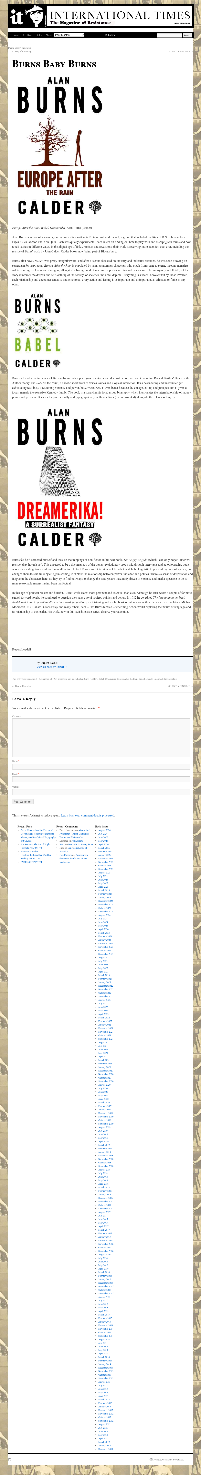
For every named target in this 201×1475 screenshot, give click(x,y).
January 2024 (104, 939)
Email (15, 773)
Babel (101, 678)
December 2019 (105, 1113)
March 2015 (104, 1314)
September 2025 (105, 869)
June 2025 (103, 879)
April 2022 (103, 1013)
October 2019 (104, 1120)
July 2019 (103, 1130)
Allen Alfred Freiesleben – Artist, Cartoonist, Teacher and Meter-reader (74, 833)
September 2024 (105, 911)
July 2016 (103, 1257)
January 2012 (104, 1445)
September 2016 (105, 1250)
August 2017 (104, 1212)
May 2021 (103, 1052)
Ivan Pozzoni (65, 854)
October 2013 (104, 1374)
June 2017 (103, 1219)
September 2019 (105, 1123)
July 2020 (103, 1088)
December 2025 (105, 858)
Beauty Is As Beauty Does (80, 844)
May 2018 (103, 1180)
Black (62, 844)
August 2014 (104, 1339)
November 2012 (105, 1413)
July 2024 (103, 918)
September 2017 (105, 1208)
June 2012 (103, 1431)
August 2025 (104, 872)
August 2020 (104, 1084)
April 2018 (103, 1183)
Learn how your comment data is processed (87, 815)
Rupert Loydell (146, 678)
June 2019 (103, 1134)
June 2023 (103, 964)
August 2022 (104, 999)
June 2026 (103, 837)
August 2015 (104, 1296)
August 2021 (104, 1042)
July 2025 (103, 876)
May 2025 (103, 883)
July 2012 (103, 1427)
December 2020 (105, 1070)
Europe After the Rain (127, 678)
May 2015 (103, 1307)
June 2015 (103, 1303)
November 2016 (105, 1243)
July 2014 (103, 1342)
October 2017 (104, 1204)
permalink (172, 678)
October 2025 (104, 865)
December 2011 (105, 1448)
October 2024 (104, 907)
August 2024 (104, 914)
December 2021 (105, 1028)
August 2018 (104, 1169)
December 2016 (105, 1240)
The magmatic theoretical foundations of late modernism (73, 858)
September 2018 (105, 1166)
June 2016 (103, 1261)
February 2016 (105, 1275)
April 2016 (103, 1268)
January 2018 (104, 1194)
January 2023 (104, 982)
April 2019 (103, 1141)
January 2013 (104, 1406)
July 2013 (103, 1385)
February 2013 (105, 1402)
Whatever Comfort (29, 851)
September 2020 (105, 1081)
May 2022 (103, 1010)
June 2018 (103, 1176)
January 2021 (104, 1067)
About (49, 35)
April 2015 (103, 1311)
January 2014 (104, 1364)
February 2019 (105, 1148)
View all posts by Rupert (52, 667)
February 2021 (105, 1063)
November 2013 (105, 1371)
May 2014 (103, 1349)
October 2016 (104, 1247)
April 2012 (103, 1438)
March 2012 (104, 1441)
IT (9, 1459)
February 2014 (105, 1360)
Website (15, 786)
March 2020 (104, 1102)
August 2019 (104, 1127)
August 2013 (104, 1381)
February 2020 (105, 1105)
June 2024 (103, 922)
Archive (27, 35)
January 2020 (104, 1109)
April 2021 (103, 1056)
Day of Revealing (22, 51)
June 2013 (103, 1388)
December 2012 (105, 1410)
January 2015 (104, 1321)
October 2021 (104, 1035)
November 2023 (105, 946)
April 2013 (103, 1395)
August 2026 (104, 830)
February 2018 (105, 1190)
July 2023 (103, 960)
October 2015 (104, 1289)
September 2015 (105, 1293)
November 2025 (105, 861)
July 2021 (103, 1045)
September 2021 (105, 1038)
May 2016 (103, 1265)
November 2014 (105, 1328)
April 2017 (103, 1226)
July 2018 (103, 1173)
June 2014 (103, 1346)
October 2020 (104, 1077)
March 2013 (104, 1399)
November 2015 (105, 1286)
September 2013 (105, 1378)
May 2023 (103, 968)
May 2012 (103, 1434)
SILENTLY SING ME (180, 51)
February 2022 (105, 1021)
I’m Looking (77, 840)
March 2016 (104, 1272)
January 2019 (104, 1151)
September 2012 (105, 1420)
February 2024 (105, 936)
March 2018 (104, 1187)
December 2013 (105, 1367)
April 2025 (103, 886)
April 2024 (103, 929)
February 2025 (105, 893)
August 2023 (104, 957)
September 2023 (105, 953)
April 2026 (103, 844)
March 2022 (104, 1017)
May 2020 (103, 1095)
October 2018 (104, 1162)
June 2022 (103, 1006)
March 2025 (104, 890)
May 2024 (103, 925)
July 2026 (103, 833)
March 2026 (104, 847)
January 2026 (104, 854)
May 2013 (103, 1392)
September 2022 (105, 996)
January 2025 (104, 897)
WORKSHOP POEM (31, 861)
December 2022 (105, 985)
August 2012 (104, 1424)
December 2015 (105, 1282)
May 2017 (103, 1222)
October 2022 (104, 992)
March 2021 (104, 1059)
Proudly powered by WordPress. (168, 1459)
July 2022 (103, 1003)
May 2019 (103, 1137)
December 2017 (105, 1197)
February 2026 (105, 851)
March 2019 (104, 1144)
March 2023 (104, 975)
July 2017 (103, 1215)
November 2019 (105, 1116)
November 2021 (105, 1031)
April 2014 (103, 1353)
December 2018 (105, 1155)
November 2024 (105, 904)
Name (15, 761)
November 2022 (105, 989)
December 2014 (105, 1325)
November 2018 (105, 1158)
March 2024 (104, 932)
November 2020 (105, 1074)
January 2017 (104, 1236)
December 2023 (105, 943)
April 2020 (103, 1098)
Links (39, 35)
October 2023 (104, 950)
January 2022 (104, 1024)
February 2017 (105, 1233)
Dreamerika (110, 678)
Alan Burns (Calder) (87, 678)
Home (16, 35)
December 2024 (105, 900)
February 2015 (105, 1318)
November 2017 (105, 1201)
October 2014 (104, 1332)
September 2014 (105, 1335)
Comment (16, 716)
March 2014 (104, 1357)
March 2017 (104, 1229)
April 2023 (103, 971)
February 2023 (105, 978)
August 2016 (104, 1254)
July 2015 (103, 1300)
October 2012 (104, 1417)
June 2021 (103, 1049)
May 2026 (103, 840)
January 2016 (104, 1279)
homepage (62, 678)
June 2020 (103, 1091)
